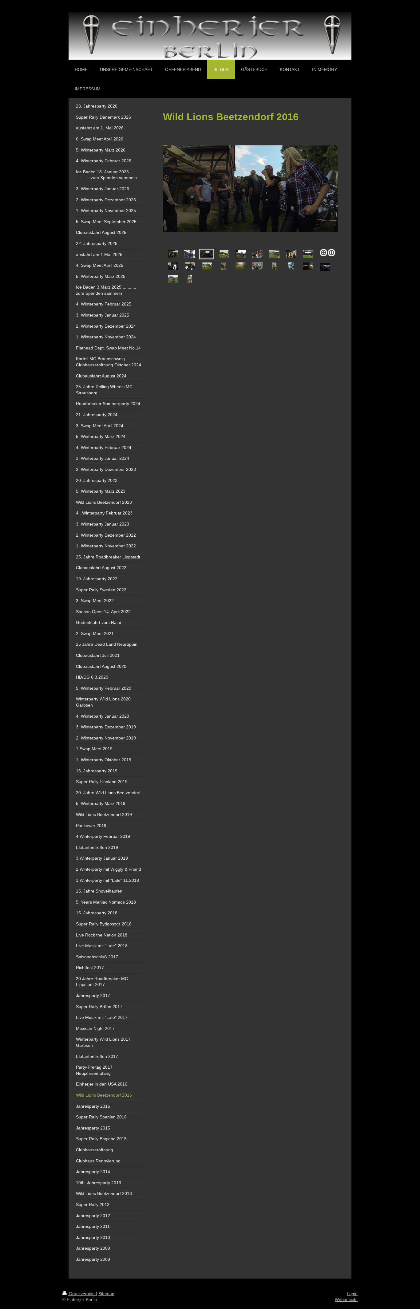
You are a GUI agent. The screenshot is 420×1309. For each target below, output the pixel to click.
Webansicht (346, 1299)
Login (352, 1293)
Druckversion (82, 1293)
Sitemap (106, 1293)
